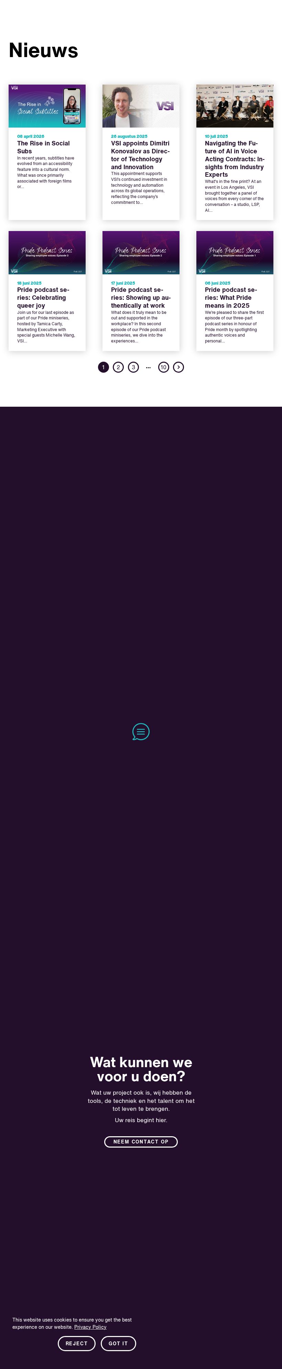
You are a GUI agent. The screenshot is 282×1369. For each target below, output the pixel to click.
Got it (118, 1343)
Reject (77, 1343)
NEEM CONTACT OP (141, 1142)
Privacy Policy (90, 1327)
